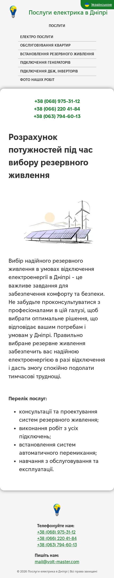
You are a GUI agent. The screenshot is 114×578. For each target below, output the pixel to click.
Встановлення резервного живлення (57, 54)
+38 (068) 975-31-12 (57, 101)
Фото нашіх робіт (37, 80)
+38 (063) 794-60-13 (57, 116)
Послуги (57, 26)
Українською (101, 4)
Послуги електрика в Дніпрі (68, 12)
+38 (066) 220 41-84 (57, 109)
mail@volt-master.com (57, 561)
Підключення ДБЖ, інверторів (49, 71)
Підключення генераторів (45, 63)
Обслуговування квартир (45, 45)
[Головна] (57, 515)
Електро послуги (36, 37)
